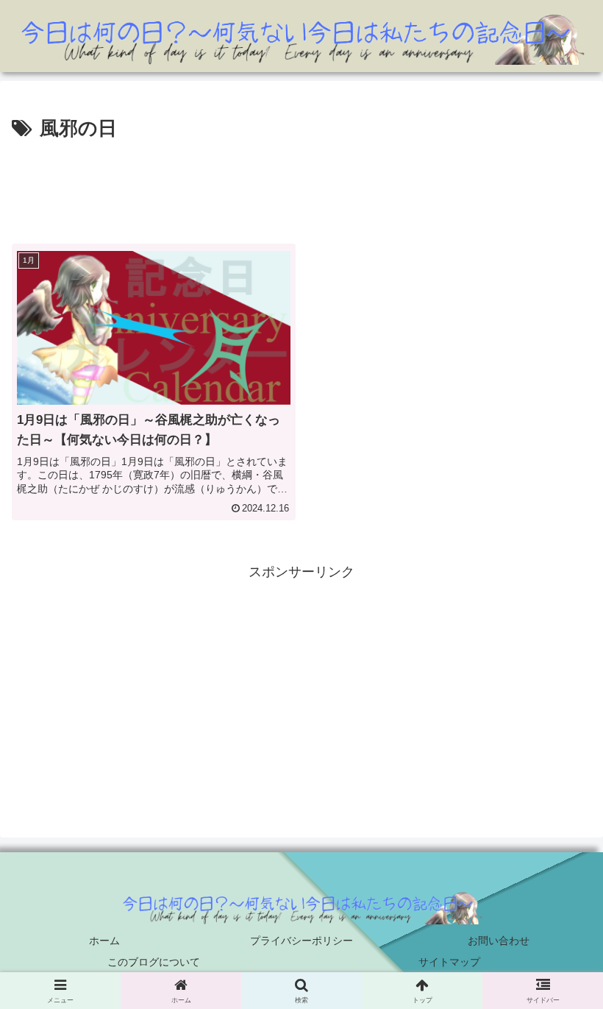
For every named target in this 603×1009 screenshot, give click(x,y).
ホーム (104, 940)
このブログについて (153, 962)
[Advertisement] (301, 186)
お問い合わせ (498, 940)
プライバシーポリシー (301, 940)
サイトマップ (449, 962)
